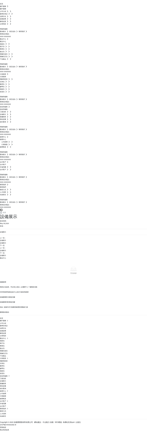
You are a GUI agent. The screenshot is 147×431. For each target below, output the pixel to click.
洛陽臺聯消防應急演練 (7, 302)
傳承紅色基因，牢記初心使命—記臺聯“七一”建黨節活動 (18, 287)
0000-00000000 (5, 36)
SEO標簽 (58, 422)
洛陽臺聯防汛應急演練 (7, 297)
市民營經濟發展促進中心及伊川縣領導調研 (14, 292)
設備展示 (3, 240)
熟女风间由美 (4, 430)
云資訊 (78, 422)
